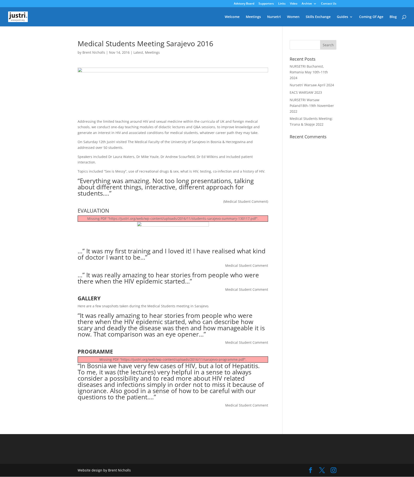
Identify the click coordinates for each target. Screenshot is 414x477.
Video (293, 4)
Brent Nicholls (93, 52)
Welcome (232, 17)
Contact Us (328, 4)
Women (293, 17)
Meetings (253, 17)
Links (282, 4)
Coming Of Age (371, 17)
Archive (307, 4)
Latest (138, 52)
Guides (342, 17)
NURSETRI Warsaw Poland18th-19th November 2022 (312, 106)
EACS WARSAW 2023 (306, 92)
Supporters (266, 4)
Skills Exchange (318, 17)
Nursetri (274, 17)
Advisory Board (244, 4)
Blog (393, 17)
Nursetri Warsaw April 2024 (312, 85)
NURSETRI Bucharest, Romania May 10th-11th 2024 (309, 72)
